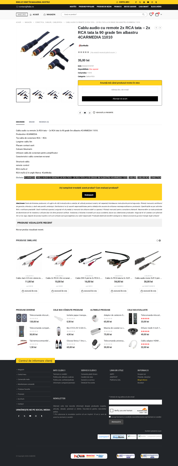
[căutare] (143, 14)
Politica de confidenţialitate (63, 380)
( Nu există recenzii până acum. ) (103, 52)
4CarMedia (29, 177)
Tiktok (47, 416)
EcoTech (21, 399)
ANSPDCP (114, 377)
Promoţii (117, 7)
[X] (140, 2)
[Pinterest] (144, 2)
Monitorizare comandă (26, 384)
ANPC (112, 374)
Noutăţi (73, 7)
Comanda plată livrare (89, 374)
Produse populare (86, 7)
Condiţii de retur (87, 377)
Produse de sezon (104, 7)
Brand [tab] (32, 122)
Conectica (155, 177)
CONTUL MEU (124, 2)
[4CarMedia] (83, 45)
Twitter (24, 416)
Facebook (80, 113)
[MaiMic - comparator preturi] (149, 436)
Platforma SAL (115, 380)
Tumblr (41, 416)
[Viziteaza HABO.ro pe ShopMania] (118, 436)
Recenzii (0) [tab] (44, 122)
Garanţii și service (88, 380)
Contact (21, 404)
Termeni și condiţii (60, 374)
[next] (160, 28)
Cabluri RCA (90, 76)
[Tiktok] (160, 2)
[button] (17, 56)
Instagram (35, 416)
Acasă (36, 14)
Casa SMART (144, 7)
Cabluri (132, 177)
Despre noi (142, 374)
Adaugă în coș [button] (30, 291)
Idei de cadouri (130, 7)
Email (85, 113)
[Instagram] (152, 2)
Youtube (30, 416)
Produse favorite (24, 389)
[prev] (156, 28)
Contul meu (22, 374)
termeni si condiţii (154, 417)
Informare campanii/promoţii (64, 383)
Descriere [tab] (20, 122)
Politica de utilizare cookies (63, 377)
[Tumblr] (156, 2)
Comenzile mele (24, 379)
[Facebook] (136, 2)
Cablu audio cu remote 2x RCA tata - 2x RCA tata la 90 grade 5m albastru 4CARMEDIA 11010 (82, 177)
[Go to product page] (29, 260)
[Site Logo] (22, 14)
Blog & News (156, 7)
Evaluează (89, 195)
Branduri (141, 383)
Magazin (51, 14)
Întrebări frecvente (88, 383)
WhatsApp (90, 113)
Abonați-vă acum (120, 99)
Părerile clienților (144, 377)
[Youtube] (148, 2)
